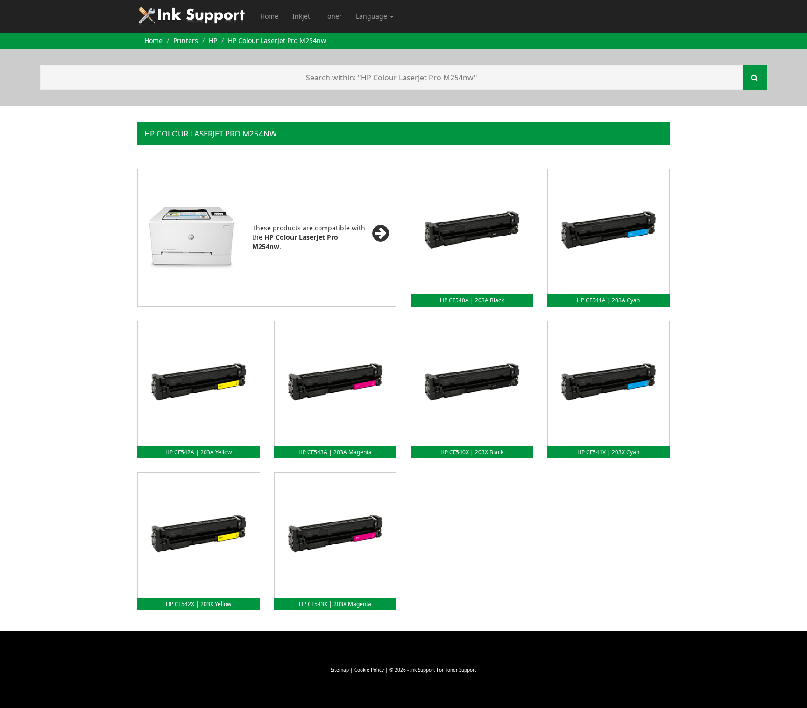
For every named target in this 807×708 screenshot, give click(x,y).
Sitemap (340, 669)
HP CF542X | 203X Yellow (198, 604)
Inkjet (301, 16)
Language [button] (372, 16)
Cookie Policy (369, 669)
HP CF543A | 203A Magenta (335, 452)
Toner (333, 16)
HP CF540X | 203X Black (471, 452)
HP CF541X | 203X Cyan (608, 452)
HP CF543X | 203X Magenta (335, 604)
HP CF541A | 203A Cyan (608, 300)
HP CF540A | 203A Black (472, 300)
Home (269, 16)
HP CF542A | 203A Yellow (198, 452)
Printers (185, 40)
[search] (755, 77)
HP (213, 40)
